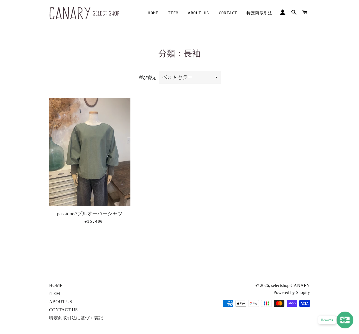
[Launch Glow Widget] (345, 320)
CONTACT (228, 13)
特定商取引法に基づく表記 (76, 318)
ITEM (173, 13)
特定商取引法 (259, 13)
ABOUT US (198, 13)
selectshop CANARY (290, 285)
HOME (153, 13)
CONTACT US (63, 309)
